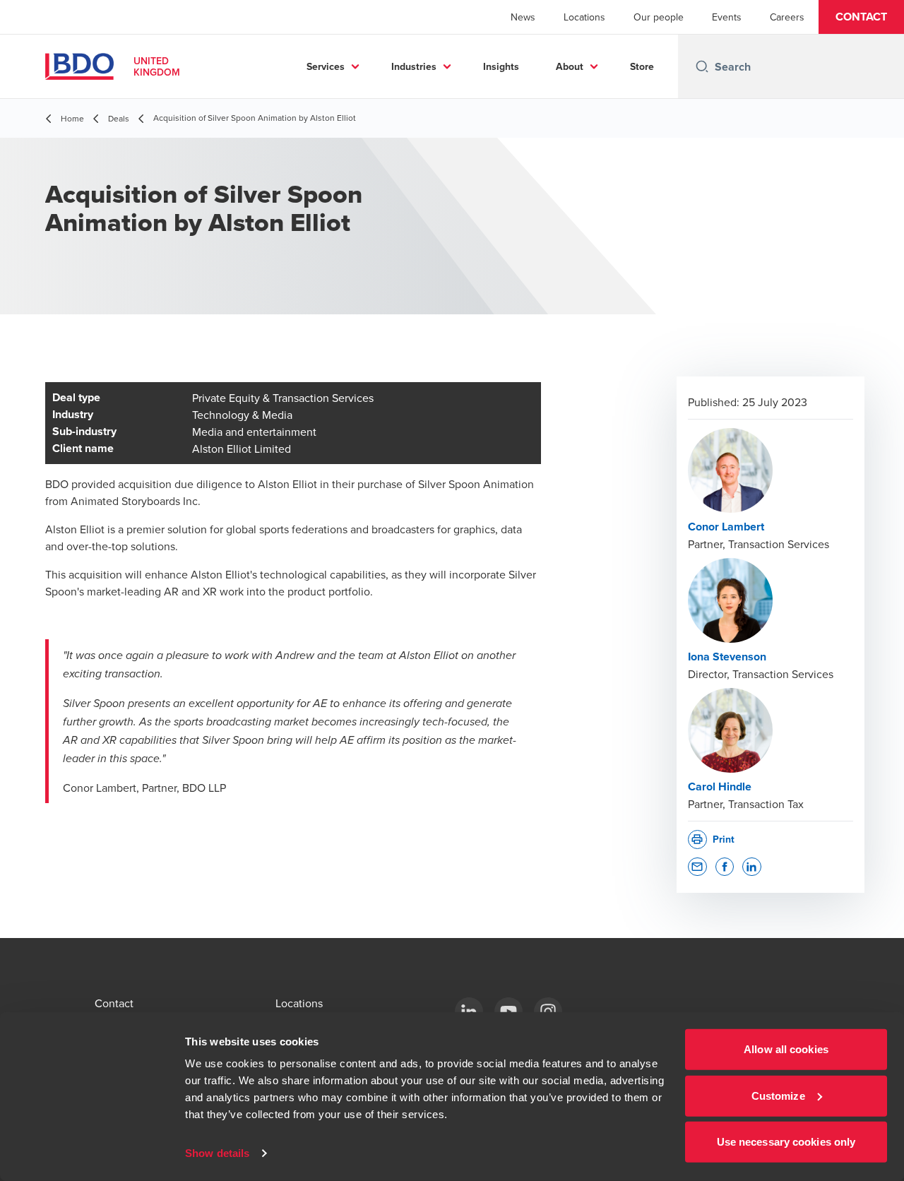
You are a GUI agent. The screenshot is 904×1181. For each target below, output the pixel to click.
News (523, 17)
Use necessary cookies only (786, 1142)
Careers (787, 17)
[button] (861, 17)
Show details (217, 1153)
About (569, 66)
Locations (584, 17)
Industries (413, 66)
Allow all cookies (786, 1049)
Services (326, 66)
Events (727, 17)
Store (642, 66)
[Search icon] (702, 66)
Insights (501, 66)
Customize (778, 1095)
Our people (659, 17)
